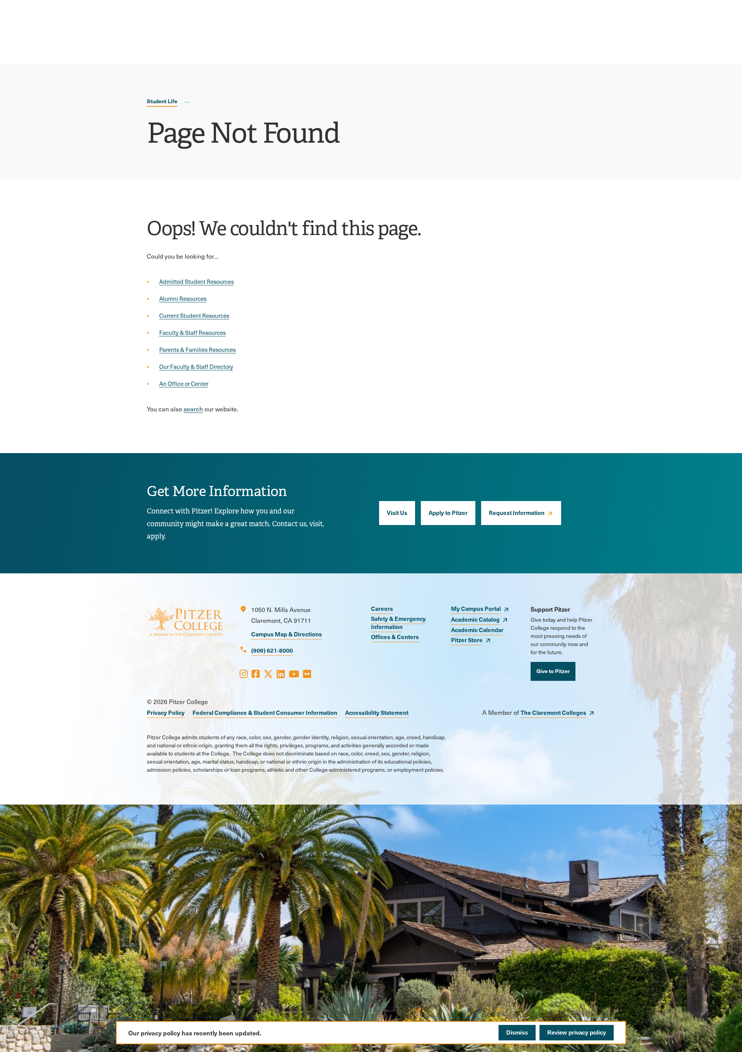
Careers (382, 608)
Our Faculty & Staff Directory (196, 366)
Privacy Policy (166, 712)
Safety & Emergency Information (398, 622)
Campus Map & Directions (286, 634)
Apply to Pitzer (448, 512)
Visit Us (397, 512)
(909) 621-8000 (272, 650)
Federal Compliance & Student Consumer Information (264, 712)
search (193, 409)
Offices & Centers (395, 637)
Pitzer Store (467, 640)
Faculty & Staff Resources (192, 332)
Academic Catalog (475, 619)
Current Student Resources (194, 315)
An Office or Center (183, 383)
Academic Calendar (477, 630)
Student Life (162, 101)
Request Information (517, 512)
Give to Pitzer (553, 671)
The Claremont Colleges (553, 712)
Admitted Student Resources (196, 281)
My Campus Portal (476, 608)
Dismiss (517, 1032)
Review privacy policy (576, 1032)
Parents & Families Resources (197, 349)
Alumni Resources (182, 298)
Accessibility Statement (376, 712)
